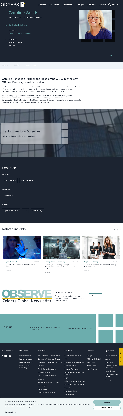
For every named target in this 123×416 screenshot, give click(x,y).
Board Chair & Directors (72, 356)
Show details (9, 412)
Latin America (92, 369)
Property (67, 388)
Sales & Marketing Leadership (74, 381)
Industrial (41, 379)
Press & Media (110, 362)
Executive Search (27, 180)
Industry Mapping (10, 180)
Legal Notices (110, 371)
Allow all (107, 402)
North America (92, 366)
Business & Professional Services (49, 359)
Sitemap (108, 380)
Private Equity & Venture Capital (48, 382)
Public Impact (42, 386)
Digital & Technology (11, 211)
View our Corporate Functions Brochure (19, 136)
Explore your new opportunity (78, 328)
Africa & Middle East (94, 359)
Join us (108, 359)
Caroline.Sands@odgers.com (19, 25)
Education (41, 366)
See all (116, 230)
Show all (40, 180)
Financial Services (44, 372)
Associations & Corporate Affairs (49, 356)
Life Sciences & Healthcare (47, 376)
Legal (66, 378)
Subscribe (94, 296)
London (11, 34)
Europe (89, 356)
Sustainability (8, 195)
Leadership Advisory (26, 362)
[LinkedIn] (110, 55)
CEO (25, 211)
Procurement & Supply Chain (74, 384)
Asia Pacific (91, 362)
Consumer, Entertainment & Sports (50, 362)
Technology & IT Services (46, 392)
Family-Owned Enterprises (47, 369)
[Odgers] (13, 4)
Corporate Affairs (70, 366)
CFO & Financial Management (74, 362)
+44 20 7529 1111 (24, 34)
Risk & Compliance (70, 391)
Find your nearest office (113, 356)
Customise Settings (106, 407)
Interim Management (26, 359)
